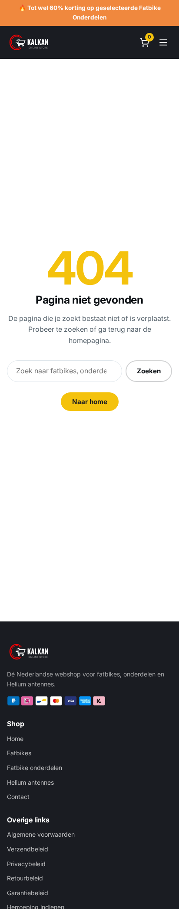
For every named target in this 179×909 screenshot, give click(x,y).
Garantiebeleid (27, 892)
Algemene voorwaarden (41, 834)
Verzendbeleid (27, 849)
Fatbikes (19, 753)
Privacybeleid (26, 863)
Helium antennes (30, 782)
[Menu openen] (163, 42)
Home (15, 738)
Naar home (89, 402)
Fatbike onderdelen (34, 767)
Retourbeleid (25, 878)
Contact (18, 796)
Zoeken (149, 371)
